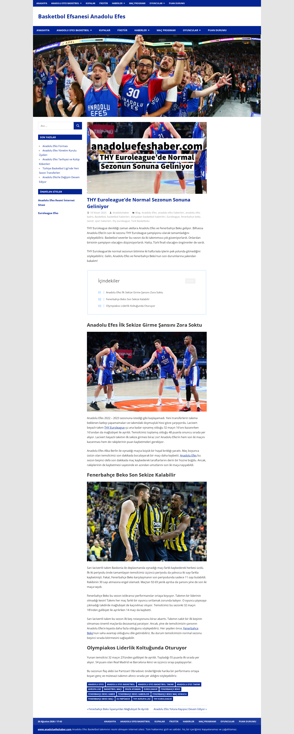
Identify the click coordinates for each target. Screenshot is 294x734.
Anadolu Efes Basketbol (65, 3)
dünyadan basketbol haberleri (148, 216)
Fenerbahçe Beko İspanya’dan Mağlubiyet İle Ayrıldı (118, 709)
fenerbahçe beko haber (101, 694)
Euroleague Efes (48, 213)
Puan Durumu (177, 3)
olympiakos (123, 698)
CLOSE (190, 281)
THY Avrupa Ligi (142, 698)
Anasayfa (41, 3)
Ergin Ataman (133, 689)
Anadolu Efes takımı (188, 684)
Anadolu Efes (149, 212)
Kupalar (90, 3)
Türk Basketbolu (140, 221)
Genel (90, 221)
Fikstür (103, 3)
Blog (137, 212)
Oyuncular (156, 3)
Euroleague (173, 216)
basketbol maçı (113, 689)
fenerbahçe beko (190, 216)
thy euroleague (121, 221)
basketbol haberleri (118, 216)
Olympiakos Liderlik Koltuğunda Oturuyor (130, 305)
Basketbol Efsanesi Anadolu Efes (81, 16)
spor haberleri (103, 221)
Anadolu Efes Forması (55, 146)
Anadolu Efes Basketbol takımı (156, 684)
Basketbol (100, 216)
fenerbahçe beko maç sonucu (169, 694)
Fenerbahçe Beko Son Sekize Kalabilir (128, 299)
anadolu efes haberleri (171, 212)
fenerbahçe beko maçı (100, 698)
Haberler (117, 3)
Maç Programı (137, 3)
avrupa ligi (94, 689)
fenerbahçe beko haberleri (133, 694)
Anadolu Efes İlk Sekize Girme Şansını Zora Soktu (134, 292)
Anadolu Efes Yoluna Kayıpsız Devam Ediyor (179, 709)
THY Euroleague (114, 427)
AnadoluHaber (121, 212)
